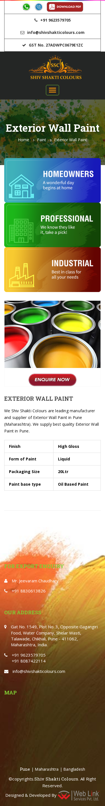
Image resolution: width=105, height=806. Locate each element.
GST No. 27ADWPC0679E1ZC (56, 45)
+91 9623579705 (55, 20)
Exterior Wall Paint (70, 139)
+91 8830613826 (29, 591)
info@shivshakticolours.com (56, 32)
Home (23, 139)
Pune (25, 769)
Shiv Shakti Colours (56, 779)
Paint (41, 139)
